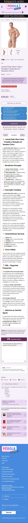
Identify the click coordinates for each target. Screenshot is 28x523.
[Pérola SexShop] (13, 7)
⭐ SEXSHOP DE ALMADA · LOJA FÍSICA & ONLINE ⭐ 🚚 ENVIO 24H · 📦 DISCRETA (14, 1)
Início (2, 19)
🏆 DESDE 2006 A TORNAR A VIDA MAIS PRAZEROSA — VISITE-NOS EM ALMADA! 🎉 (14, 16)
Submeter (8, 512)
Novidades (10, 331)
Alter (7, 330)
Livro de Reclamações (8, 481)
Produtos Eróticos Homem (6, 333)
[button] (25, 6)
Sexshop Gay (15, 333)
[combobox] (14, 12)
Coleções (7, 19)
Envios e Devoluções (7, 469)
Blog (3, 463)
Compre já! (14, 124)
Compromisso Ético (7, 472)
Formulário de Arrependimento (10, 479)
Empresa (4, 458)
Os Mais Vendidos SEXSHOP (18, 331)
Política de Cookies (7, 476)
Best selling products (12, 330)
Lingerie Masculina (22, 330)
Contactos (5, 460)
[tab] (8, 395)
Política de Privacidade (8, 474)
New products (4, 331)
